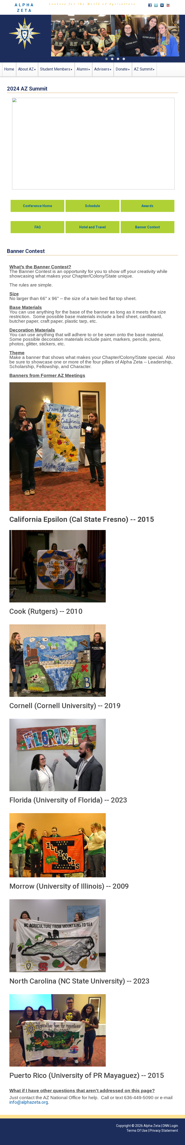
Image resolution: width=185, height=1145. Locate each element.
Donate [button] (122, 69)
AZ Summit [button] (143, 69)
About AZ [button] (26, 69)
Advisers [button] (101, 69)
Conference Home (37, 206)
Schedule (92, 206)
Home (9, 69)
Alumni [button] (82, 69)
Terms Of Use (136, 1130)
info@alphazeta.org (28, 1102)
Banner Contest (147, 227)
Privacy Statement (164, 1130)
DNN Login (170, 1126)
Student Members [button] (55, 69)
